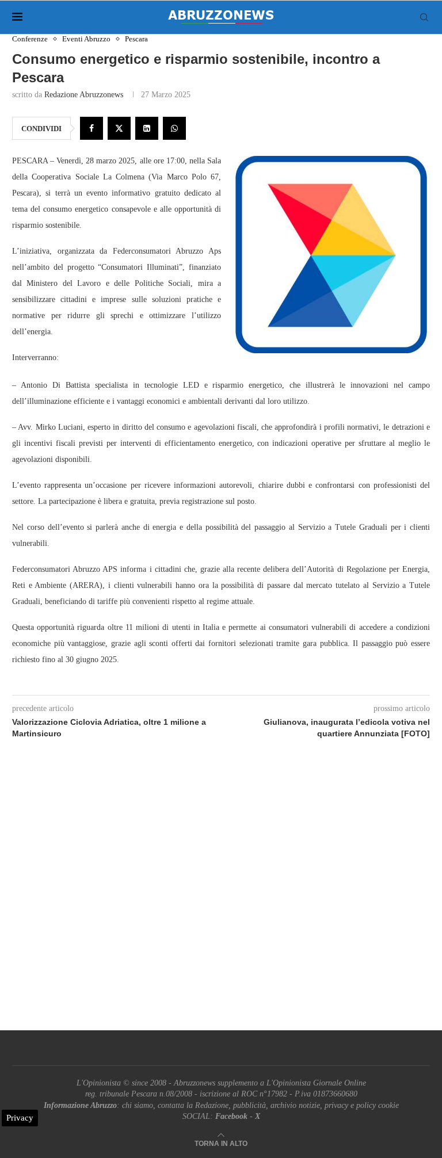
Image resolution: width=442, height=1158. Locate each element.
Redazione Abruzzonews (83, 94)
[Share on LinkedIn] (146, 128)
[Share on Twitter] (119, 128)
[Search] (424, 17)
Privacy (19, 1117)
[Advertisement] (221, 898)
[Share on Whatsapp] (174, 128)
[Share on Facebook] (91, 128)
